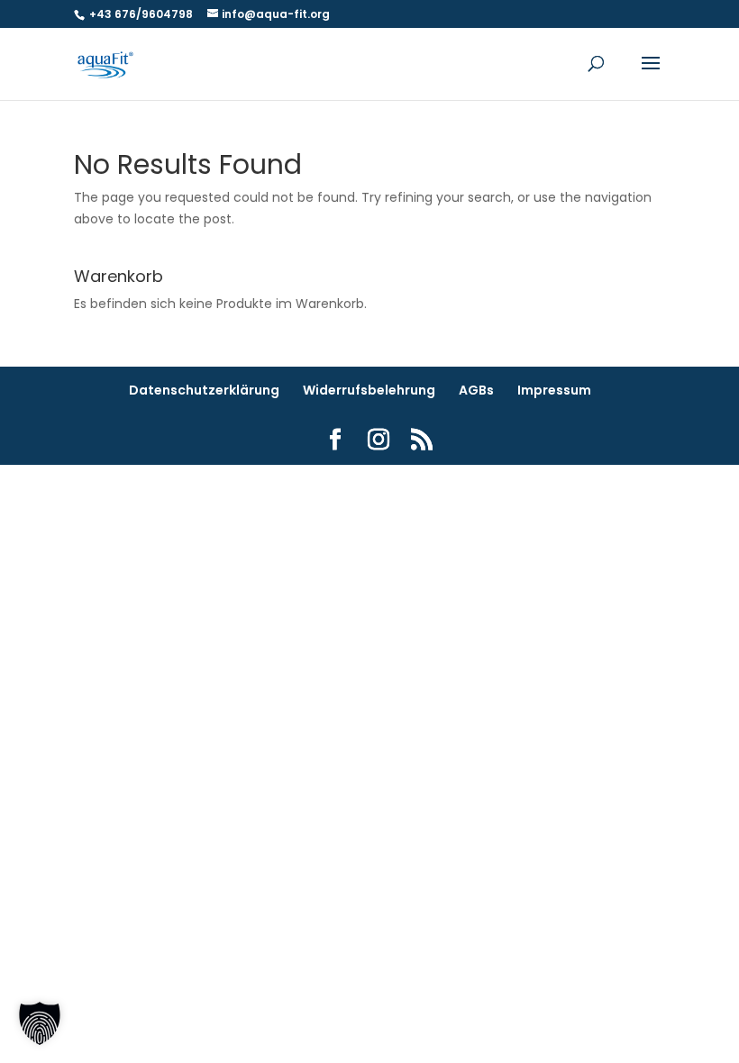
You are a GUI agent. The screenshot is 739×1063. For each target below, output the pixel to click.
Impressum (554, 390)
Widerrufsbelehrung (369, 390)
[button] (39, 1023)
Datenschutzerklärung (204, 390)
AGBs (476, 390)
